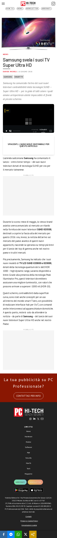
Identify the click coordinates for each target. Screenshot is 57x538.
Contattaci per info (28, 395)
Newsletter (32, 8)
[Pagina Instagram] (53, 3)
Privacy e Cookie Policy (29, 521)
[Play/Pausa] (6, 130)
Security (28, 458)
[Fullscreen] (50, 130)
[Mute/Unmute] (10, 130)
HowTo (28, 463)
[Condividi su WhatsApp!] (18, 534)
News (20, 8)
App (28, 452)
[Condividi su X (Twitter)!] (25, 534)
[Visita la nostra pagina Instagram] (30, 419)
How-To (10, 8)
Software (28, 447)
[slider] (16, 131)
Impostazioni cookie (29, 525)
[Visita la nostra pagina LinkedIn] (34, 419)
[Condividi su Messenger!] (11, 534)
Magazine (28, 474)
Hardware (28, 436)
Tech (28, 468)
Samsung (8, 77)
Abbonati (46, 8)
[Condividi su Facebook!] (3, 534)
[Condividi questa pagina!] (33, 534)
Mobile (28, 442)
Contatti (28, 516)
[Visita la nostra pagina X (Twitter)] (38, 419)
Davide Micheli (10, 72)
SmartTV (18, 77)
